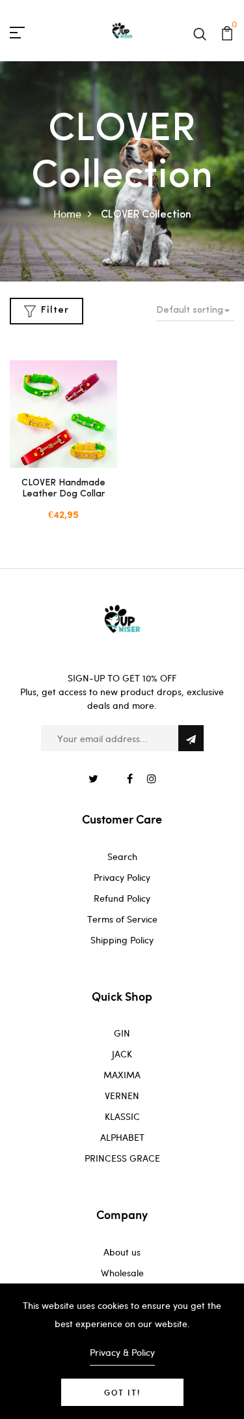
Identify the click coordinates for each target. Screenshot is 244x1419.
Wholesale (122, 1273)
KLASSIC (122, 1116)
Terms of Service (122, 919)
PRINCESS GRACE (122, 1158)
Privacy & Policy (122, 1352)
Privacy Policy (122, 877)
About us (122, 1252)
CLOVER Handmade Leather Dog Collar (63, 488)
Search (122, 856)
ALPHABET (122, 1137)
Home (67, 213)
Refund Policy (122, 898)
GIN (122, 1033)
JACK (122, 1054)
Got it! (122, 1392)
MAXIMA (122, 1074)
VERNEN (122, 1095)
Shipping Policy (122, 940)
